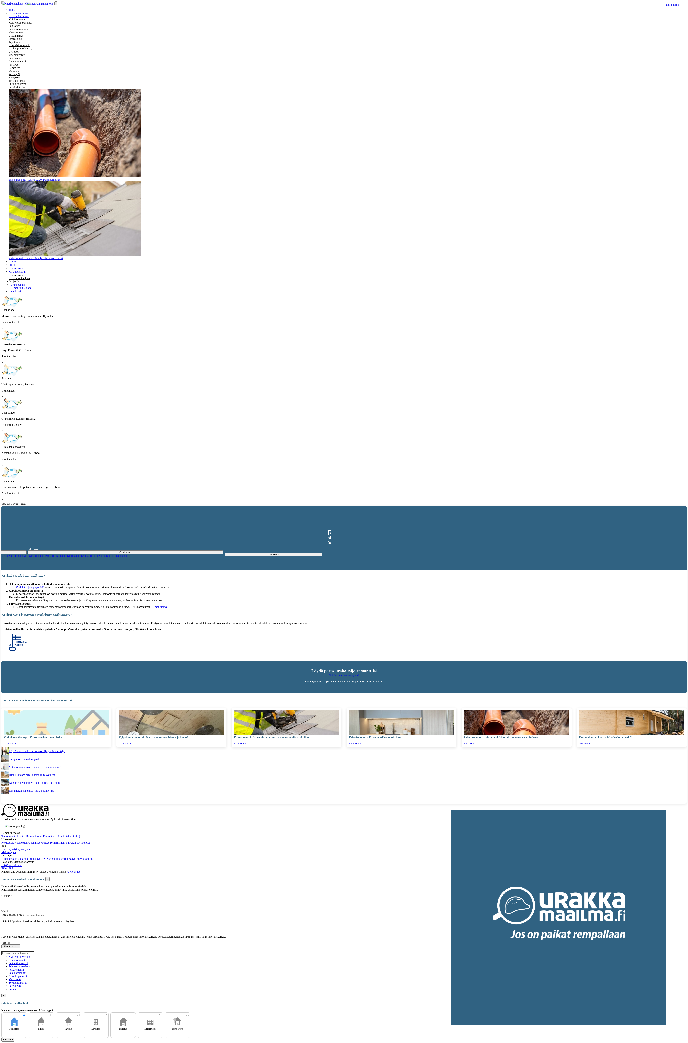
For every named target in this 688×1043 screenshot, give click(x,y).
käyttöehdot (73, 871)
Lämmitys (14, 67)
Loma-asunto (119, 555)
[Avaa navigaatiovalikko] (55, 3)
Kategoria (7, 1010)
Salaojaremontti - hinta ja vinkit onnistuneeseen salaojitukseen (501, 737)
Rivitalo (61, 555)
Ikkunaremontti (17, 61)
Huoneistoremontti (19, 45)
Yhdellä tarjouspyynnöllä (30, 587)
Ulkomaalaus (16, 35)
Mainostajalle (8, 852)
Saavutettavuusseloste (81, 858)
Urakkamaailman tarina (14, 858)
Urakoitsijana (16, 274)
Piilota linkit (8, 868)
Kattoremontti (16, 32)
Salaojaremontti (17, 972)
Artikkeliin (10, 743)
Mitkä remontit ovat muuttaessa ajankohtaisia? (35, 766)
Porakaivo (21, 555)
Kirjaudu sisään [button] (17, 271)
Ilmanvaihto (15, 58)
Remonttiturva (159, 606)
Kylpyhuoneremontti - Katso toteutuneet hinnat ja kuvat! (153, 737)
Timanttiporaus (17, 80)
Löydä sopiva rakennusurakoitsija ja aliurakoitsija (37, 751)
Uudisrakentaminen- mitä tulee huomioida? (605, 737)
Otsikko (6, 895)
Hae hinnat (273, 554)
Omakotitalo (36, 555)
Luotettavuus (36, 858)
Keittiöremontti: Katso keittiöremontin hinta (375, 737)
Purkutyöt (14, 74)
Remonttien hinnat (19, 16)
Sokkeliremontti (18, 982)
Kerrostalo (73, 555)
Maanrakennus (17, 54)
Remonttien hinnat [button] (19, 13)
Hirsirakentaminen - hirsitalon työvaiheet (32, 774)
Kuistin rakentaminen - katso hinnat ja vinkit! (34, 782)
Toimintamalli (58, 842)
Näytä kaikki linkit (11, 865)
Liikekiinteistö (102, 555)
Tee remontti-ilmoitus (13, 836)
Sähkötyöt (14, 25)
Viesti (4, 911)
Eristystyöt (15, 77)
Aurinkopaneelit (18, 976)
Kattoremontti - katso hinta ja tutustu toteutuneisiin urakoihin (271, 737)
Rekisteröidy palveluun (14, 842)
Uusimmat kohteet (39, 842)
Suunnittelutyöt (17, 83)
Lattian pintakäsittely (20, 48)
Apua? (12, 261)
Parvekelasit (8, 555)
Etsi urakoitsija (72, 836)
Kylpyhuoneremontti (20, 22)
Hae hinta (8, 1039)
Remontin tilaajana (19, 278)
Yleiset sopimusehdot (56, 858)
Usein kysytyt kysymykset (16, 849)
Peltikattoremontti (18, 963)
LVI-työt (13, 51)
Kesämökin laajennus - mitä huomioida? (31, 790)
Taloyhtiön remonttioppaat (24, 759)
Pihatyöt (13, 64)
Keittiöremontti (17, 19)
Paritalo (49, 555)
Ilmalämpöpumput (19, 29)
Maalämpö (15, 979)
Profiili (12, 264)
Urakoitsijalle (16, 267)
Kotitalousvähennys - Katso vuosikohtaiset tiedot (33, 737)
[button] (14, 281)
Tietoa (12, 9)
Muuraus (14, 71)
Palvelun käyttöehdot (78, 842)
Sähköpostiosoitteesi (12, 914)
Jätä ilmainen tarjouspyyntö (344, 675)
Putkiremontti (16, 969)
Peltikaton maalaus (19, 966)
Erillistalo (86, 555)
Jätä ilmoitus (673, 4)
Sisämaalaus (15, 38)
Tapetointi (14, 42)
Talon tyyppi (33, 549)
